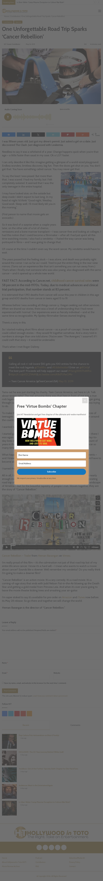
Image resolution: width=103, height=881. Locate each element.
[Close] (85, 400)
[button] (51, 432)
